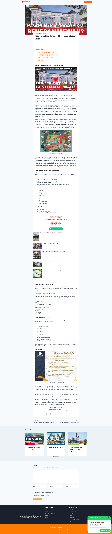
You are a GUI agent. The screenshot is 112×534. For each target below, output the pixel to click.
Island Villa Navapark (74, 509)
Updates (74, 2)
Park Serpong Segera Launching (50, 243)
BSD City (71, 513)
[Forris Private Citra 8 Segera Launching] (37, 273)
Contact (46, 515)
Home (46, 509)
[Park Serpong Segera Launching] (37, 246)
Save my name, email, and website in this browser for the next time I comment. (51, 489)
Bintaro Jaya (72, 517)
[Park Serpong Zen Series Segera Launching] (36, 236)
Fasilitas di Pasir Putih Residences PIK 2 (47, 54)
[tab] (53, 456)
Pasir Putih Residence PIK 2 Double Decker (69, 421)
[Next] (85, 444)
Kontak (78, 2)
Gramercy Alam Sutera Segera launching (52, 261)
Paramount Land (73, 511)
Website (67, 486)
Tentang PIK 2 (41, 60)
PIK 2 (70, 515)
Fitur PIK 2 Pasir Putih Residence (45, 57)
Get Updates (88, 2)
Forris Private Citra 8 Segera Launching (52, 270)
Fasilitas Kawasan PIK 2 (43, 58)
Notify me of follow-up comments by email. (44, 492)
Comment (36, 470)
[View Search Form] (82, 2)
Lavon (70, 521)
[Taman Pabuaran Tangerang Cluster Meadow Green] (37, 255)
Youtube (46, 517)
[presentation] (34, 438)
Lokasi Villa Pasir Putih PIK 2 (44, 55)
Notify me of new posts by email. (42, 495)
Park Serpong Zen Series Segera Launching (50, 232)
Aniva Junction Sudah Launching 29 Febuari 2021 (76, 449)
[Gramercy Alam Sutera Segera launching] (37, 264)
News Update (37, 33)
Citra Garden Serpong (74, 519)
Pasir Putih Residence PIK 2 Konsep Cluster (48, 52)
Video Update (43, 33)
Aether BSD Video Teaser (55, 447)
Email (51, 486)
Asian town (39, 325)
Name (35, 486)
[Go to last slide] (27, 444)
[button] (108, 517)
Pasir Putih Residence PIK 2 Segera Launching (43, 421)
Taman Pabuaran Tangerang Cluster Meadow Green (54, 251)
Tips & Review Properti (50, 513)
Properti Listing (48, 511)
